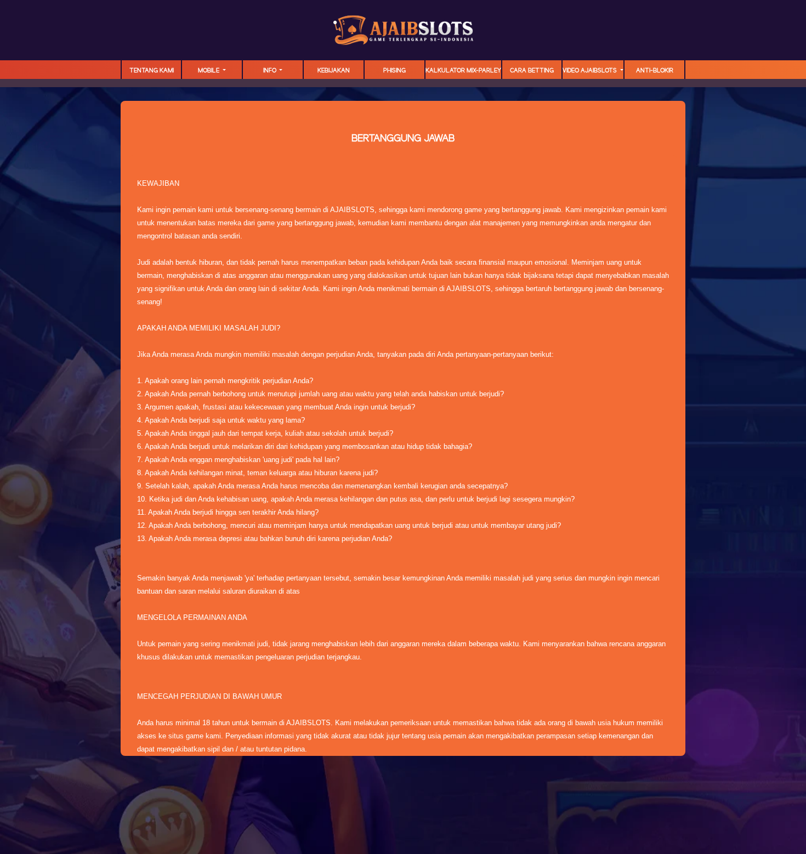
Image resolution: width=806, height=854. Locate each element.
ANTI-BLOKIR (654, 71)
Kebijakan (333, 71)
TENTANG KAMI (151, 71)
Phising (394, 71)
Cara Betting (532, 71)
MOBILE (209, 71)
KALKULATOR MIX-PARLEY (463, 71)
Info (270, 71)
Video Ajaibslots (590, 71)
